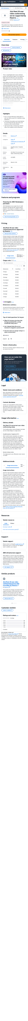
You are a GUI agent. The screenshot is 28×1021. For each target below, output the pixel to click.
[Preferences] (24, 266)
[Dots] (12, 603)
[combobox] (12, 5)
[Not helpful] (11, 339)
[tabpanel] (14, 278)
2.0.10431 (13, 157)
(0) (9, 30)
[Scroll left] (1, 39)
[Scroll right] (27, 39)
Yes (11, 167)
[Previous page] (15, 266)
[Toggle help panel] (26, 8)
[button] (17, 18)
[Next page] (21, 266)
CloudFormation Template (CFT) (17, 147)
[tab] (6, 39)
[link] (19, 8)
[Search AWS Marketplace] (25, 5)
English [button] (21, 1)
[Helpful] (9, 339)
